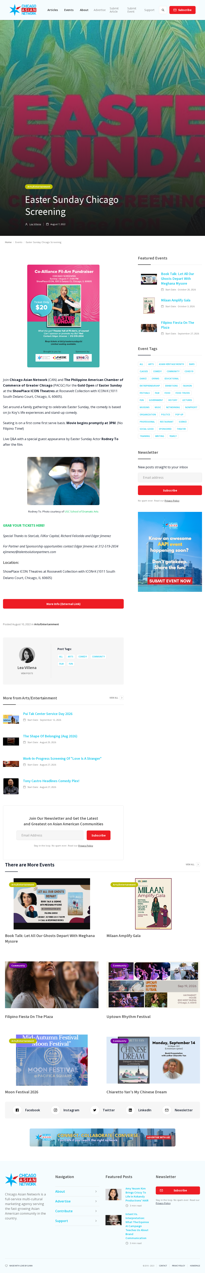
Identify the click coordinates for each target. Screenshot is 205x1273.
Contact (163, 1266)
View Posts (27, 673)
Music (158, 407)
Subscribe (185, 10)
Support (149, 10)
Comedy (82, 656)
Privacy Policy (85, 845)
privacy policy (178, 1266)
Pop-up (179, 414)
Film (61, 663)
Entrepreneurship (150, 385)
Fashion (187, 385)
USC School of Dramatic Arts (81, 511)
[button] (52, 10)
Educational (172, 378)
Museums (145, 407)
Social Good (147, 429)
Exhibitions (171, 385)
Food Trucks (183, 393)
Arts (70, 656)
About (84, 10)
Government (156, 400)
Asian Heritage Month (171, 364)
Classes (144, 371)
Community (98, 656)
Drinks (155, 378)
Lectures (187, 400)
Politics (165, 414)
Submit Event (131, 9)
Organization (148, 414)
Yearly (173, 436)
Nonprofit (191, 407)
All (61, 656)
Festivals (145, 393)
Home (8, 242)
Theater (181, 429)
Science (183, 421)
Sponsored (165, 429)
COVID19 (189, 371)
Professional (147, 421)
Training (145, 436)
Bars (192, 364)
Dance (143, 378)
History (172, 400)
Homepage (195, 1266)
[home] (22, 10)
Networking (173, 407)
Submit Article (114, 9)
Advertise (100, 10)
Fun (71, 663)
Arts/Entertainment (38, 186)
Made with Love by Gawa (21, 1266)
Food (167, 393)
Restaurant (167, 421)
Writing (159, 436)
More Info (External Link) (63, 604)
